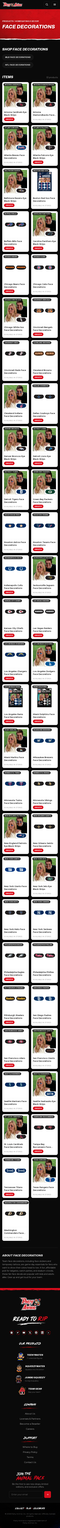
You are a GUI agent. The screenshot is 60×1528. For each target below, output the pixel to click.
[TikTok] (17, 1332)
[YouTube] (23, 1332)
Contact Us (30, 1462)
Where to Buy (30, 1447)
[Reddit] (36, 1332)
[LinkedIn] (42, 1332)
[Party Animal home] (12, 4)
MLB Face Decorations (18, 57)
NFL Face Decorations (17, 65)
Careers (30, 1429)
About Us (30, 1413)
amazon (9, 119)
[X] (30, 1332)
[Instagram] (11, 1332)
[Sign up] (47, 1494)
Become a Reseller (30, 1423)
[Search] (47, 4)
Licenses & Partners (30, 1418)
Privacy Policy (30, 1452)
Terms (30, 1457)
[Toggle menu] (55, 4)
